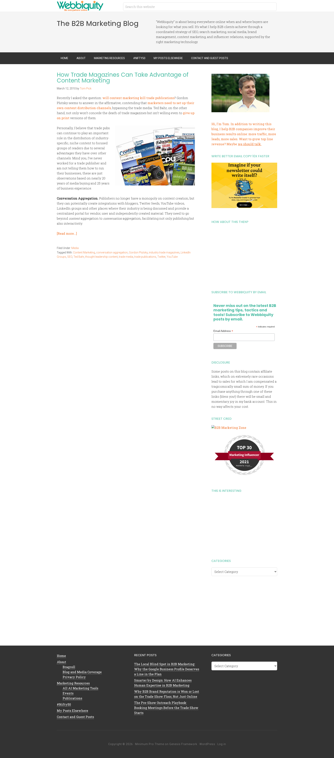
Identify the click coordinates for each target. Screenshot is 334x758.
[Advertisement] (244, 256)
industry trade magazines (164, 252)
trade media (126, 256)
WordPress (207, 744)
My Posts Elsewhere (72, 711)
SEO (69, 256)
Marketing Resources (73, 683)
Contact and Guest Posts (75, 717)
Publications (72, 698)
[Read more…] (67, 233)
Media (75, 248)
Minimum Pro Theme (149, 744)
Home (61, 656)
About (61, 662)
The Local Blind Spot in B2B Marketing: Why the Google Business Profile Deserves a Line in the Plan (166, 669)
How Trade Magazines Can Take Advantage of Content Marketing (122, 78)
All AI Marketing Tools (80, 688)
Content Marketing (84, 252)
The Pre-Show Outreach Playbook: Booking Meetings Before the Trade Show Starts (166, 708)
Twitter (161, 256)
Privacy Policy (74, 677)
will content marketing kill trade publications (138, 98)
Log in (221, 744)
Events (68, 693)
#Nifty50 (64, 704)
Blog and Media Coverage (82, 672)
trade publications (145, 256)
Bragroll (69, 667)
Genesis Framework (183, 744)
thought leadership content (101, 256)
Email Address (223, 331)
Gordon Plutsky (138, 252)
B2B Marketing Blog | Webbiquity (88, 6)
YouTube (172, 256)
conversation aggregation (112, 252)
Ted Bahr (78, 256)
